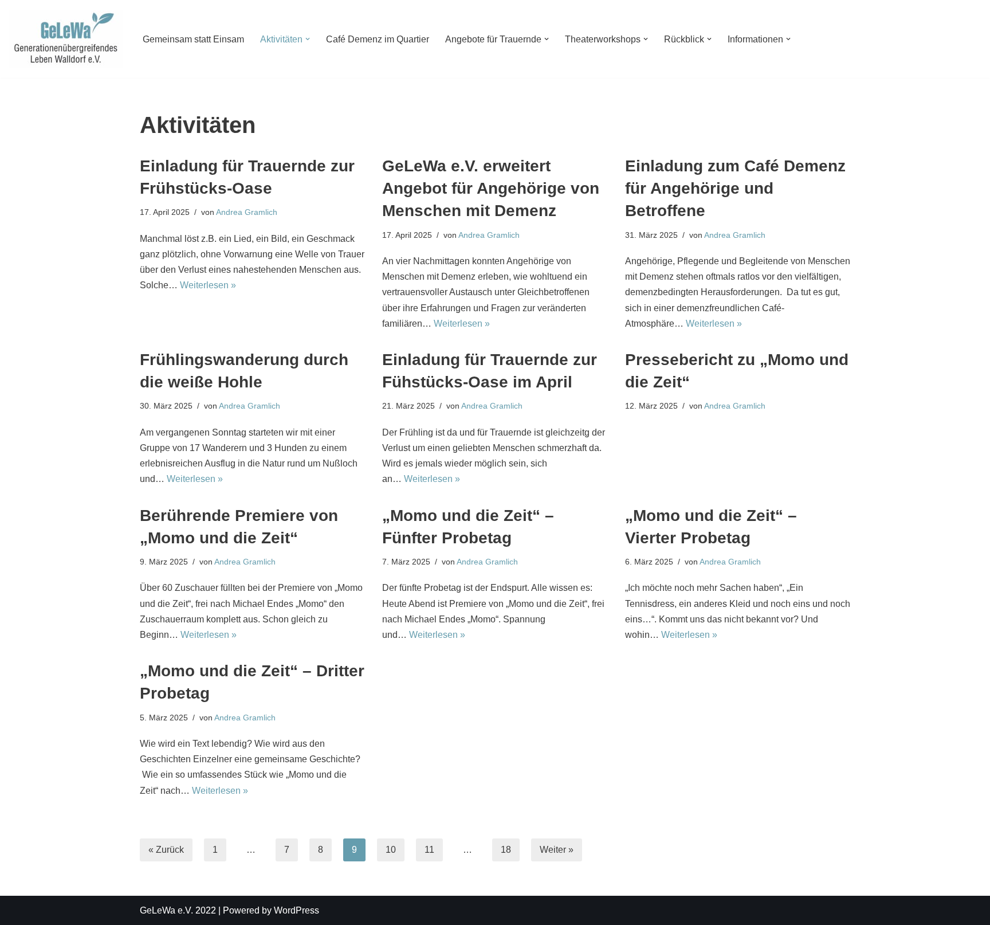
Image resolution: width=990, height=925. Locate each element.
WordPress (296, 910)
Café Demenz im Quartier (377, 39)
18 (506, 850)
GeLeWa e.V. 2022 (178, 910)
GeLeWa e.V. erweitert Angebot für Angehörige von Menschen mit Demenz (490, 188)
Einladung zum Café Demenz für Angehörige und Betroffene (735, 188)
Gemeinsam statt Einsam (193, 39)
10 (391, 850)
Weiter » (556, 850)
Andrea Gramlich (246, 212)
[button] (307, 39)
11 (429, 850)
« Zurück (166, 850)
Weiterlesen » (208, 285)
